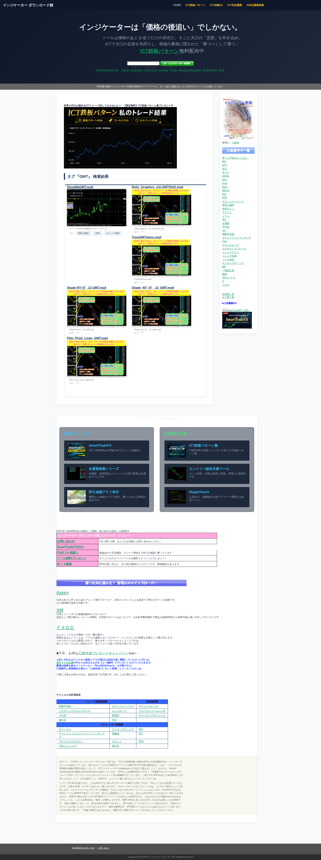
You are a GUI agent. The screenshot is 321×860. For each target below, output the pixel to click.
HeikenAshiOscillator (190, 70)
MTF (224, 165)
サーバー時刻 (113, 233)
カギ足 (62, 715)
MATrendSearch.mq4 (107, 70)
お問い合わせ (66, 541)
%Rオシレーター (68, 746)
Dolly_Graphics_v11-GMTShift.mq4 (157, 187)
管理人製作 (83, 233)
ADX (224, 187)
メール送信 (228, 259)
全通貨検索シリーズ (104, 469)
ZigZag (125, 70)
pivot (221, 70)
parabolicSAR (209, 70)
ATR (224, 197)
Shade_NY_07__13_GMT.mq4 (153, 287)
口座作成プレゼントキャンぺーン (104, 653)
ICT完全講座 (234, 5)
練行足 (62, 720)
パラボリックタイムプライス (74, 710)
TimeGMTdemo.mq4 (146, 237)
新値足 (115, 715)
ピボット (117, 741)
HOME (177, 5)
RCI (224, 219)
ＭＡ (224, 168)
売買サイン (228, 208)
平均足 (173, 70)
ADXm (225, 176)
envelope (163, 70)
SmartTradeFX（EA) (237, 310)
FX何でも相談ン (68, 552)
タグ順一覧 (228, 297)
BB (224, 266)
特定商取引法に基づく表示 (83, 848)
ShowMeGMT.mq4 (80, 187)
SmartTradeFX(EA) (70, 546)
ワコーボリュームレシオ (152, 710)
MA (224, 161)
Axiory (62, 592)
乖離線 (115, 733)
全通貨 (225, 223)
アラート (227, 212)
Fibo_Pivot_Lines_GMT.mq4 (87, 338)
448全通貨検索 (255, 5)
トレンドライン (230, 252)
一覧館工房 (228, 270)
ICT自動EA (216, 5)
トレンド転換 (229, 255)
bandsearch (136, 70)
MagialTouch (199, 492)
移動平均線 (228, 234)
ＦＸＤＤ (65, 627)
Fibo (224, 241)
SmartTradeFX (100, 445)
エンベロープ (119, 710)
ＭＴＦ (225, 172)
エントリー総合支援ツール (209, 469)
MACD (225, 190)
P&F (114, 720)
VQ (224, 230)
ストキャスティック (233, 263)
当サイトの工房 (64, 662)
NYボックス (228, 277)
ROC (141, 741)
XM (59, 610)
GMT (97, 233)
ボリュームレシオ (148, 706)
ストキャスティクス (123, 729)
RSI (224, 194)
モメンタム (65, 729)
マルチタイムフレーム (234, 248)
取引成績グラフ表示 (104, 492)
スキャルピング (230, 245)
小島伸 (235, 142)
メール (225, 216)
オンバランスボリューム (152, 715)
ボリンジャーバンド (233, 201)
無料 (224, 274)
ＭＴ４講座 (64, 564)
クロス (225, 285)
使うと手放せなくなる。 (235, 158)
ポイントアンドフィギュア (236, 237)
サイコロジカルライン (71, 741)
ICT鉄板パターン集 (203, 445)
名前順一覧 (228, 294)
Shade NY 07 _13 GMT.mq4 (86, 287)
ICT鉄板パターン (195, 5)
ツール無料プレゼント (72, 558)
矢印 (224, 179)
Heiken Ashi (150, 70)
